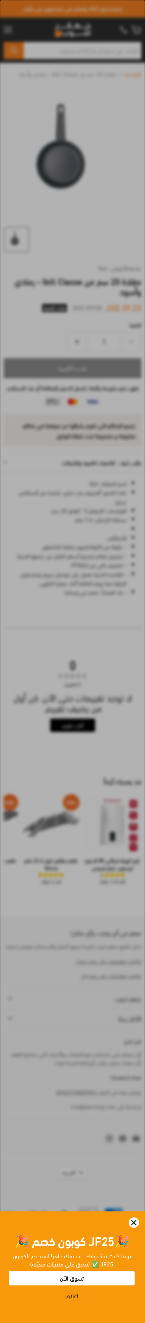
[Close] (134, 1222)
